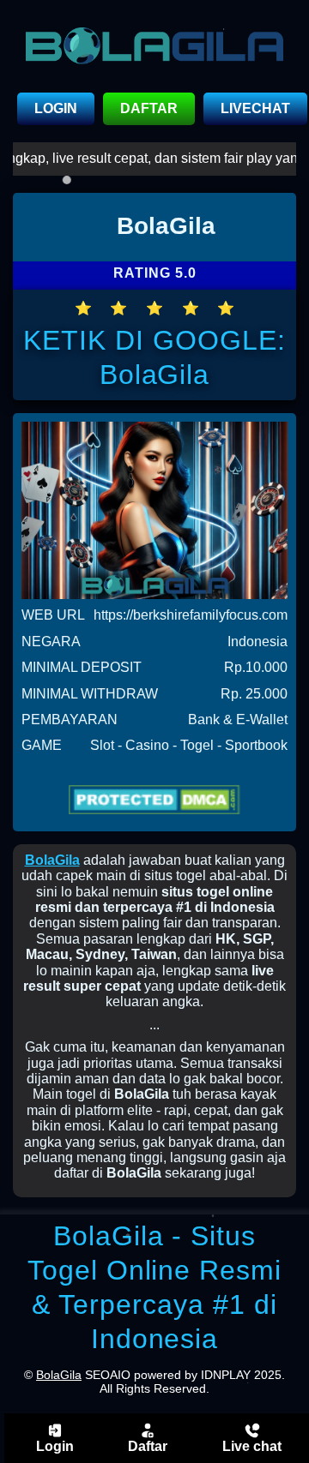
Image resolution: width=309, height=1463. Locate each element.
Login (55, 1446)
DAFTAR (149, 108)
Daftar (147, 1446)
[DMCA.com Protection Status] (154, 799)
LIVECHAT (255, 108)
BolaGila (52, 860)
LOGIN (55, 108)
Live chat (252, 1446)
